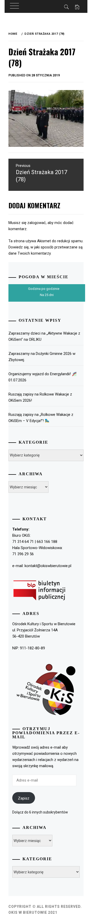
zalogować (36, 222)
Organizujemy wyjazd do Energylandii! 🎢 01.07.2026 (42, 377)
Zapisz (23, 798)
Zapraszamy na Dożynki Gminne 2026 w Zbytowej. (41, 356)
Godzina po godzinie (43, 289)
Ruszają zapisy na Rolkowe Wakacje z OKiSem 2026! (40, 397)
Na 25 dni (47, 295)
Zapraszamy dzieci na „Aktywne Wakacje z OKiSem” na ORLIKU (44, 336)
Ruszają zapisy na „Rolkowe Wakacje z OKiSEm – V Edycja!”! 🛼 (40, 417)
